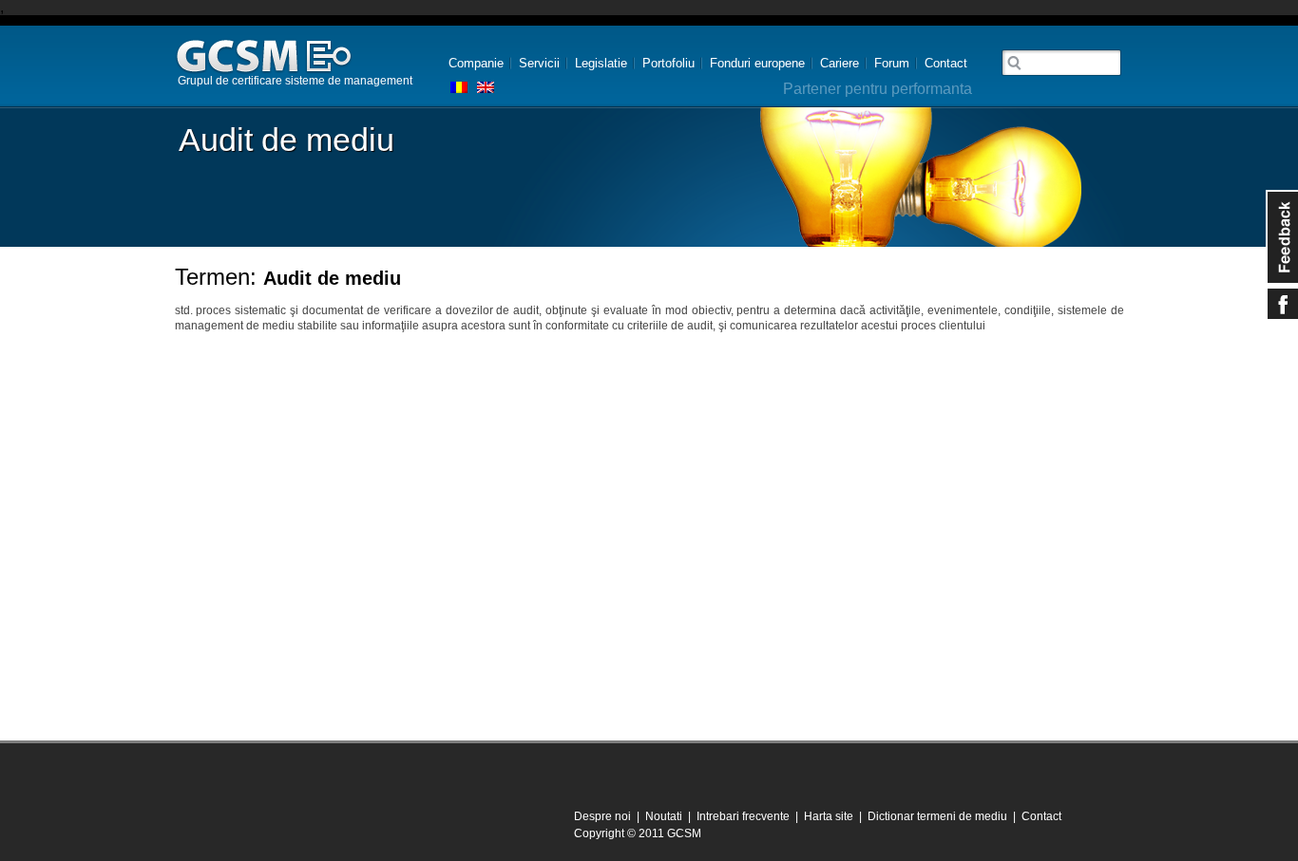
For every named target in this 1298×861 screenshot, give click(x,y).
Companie (476, 63)
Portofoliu (668, 63)
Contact (946, 63)
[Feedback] (1282, 237)
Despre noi (602, 816)
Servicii (539, 63)
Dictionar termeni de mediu (937, 816)
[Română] (459, 87)
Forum (891, 63)
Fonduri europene (757, 63)
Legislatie (601, 63)
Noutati (663, 816)
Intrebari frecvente (743, 816)
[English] (485, 87)
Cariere (839, 63)
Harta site (828, 816)
